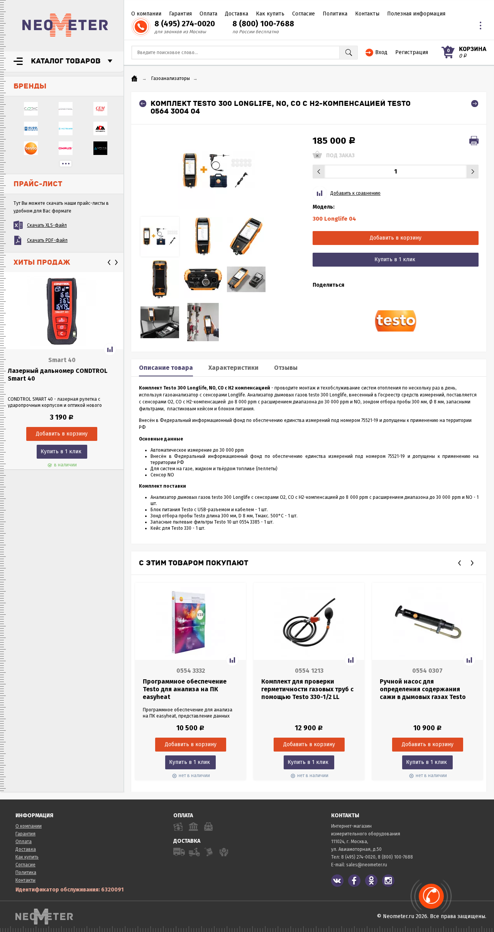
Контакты (367, 13)
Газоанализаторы (170, 78)
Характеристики (233, 367)
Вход (381, 52)
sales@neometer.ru (366, 864)
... (65, 164)
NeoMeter (65, 25)
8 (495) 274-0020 (184, 23)
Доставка (236, 13)
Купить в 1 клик (61, 451)
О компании (146, 13)
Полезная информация (416, 13)
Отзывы (286, 367)
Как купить (270, 13)
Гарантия (180, 13)
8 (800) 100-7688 (263, 23)
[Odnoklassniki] (371, 880)
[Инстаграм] (388, 880)
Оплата (208, 13)
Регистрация (411, 52)
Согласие (303, 13)
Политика (335, 13)
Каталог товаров (66, 61)
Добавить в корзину (395, 238)
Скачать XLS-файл (47, 225)
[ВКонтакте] (337, 880)
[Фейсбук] (354, 880)
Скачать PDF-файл (47, 240)
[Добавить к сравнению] (110, 349)
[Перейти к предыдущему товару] (143, 103)
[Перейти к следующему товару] (475, 103)
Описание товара (166, 367)
